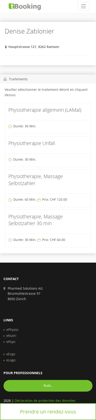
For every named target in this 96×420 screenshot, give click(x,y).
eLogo (10, 360)
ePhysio (12, 329)
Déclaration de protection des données (45, 400)
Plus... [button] (48, 386)
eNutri (11, 335)
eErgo (10, 354)
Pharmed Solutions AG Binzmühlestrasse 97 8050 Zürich (25, 293)
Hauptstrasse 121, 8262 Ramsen (33, 46)
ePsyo (10, 341)
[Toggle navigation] (83, 6)
